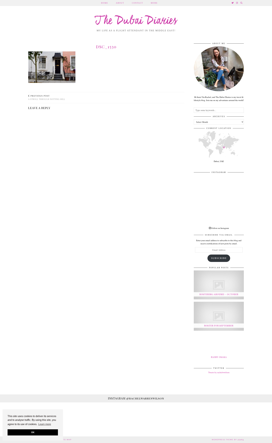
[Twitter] (233, 3)
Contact (137, 3)
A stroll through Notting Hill (46, 98)
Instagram (136, 398)
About (120, 3)
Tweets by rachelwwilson (219, 372)
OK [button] (32, 432)
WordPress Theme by (228, 440)
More (154, 3)
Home (104, 3)
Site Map (66, 440)
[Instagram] (237, 3)
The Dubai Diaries (136, 21)
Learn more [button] (44, 424)
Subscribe (219, 258)
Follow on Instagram (220, 228)
